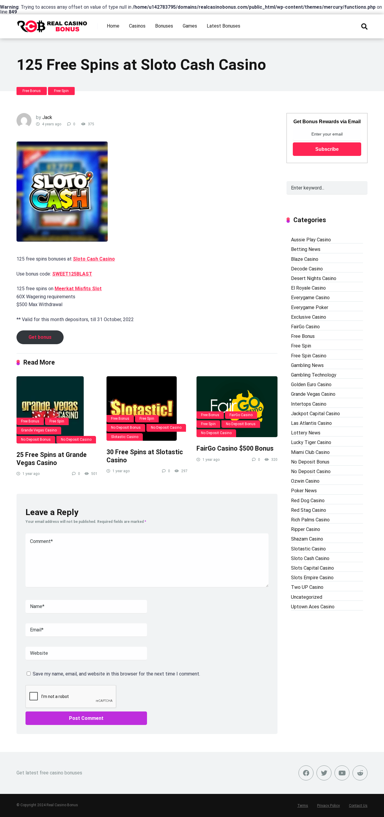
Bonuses (164, 26)
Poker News (304, 490)
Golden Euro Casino (311, 384)
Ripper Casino (305, 529)
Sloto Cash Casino (94, 259)
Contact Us (358, 806)
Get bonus (40, 337)
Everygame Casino (310, 297)
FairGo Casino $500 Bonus (235, 448)
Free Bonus (31, 91)
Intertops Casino (308, 404)
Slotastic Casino (124, 437)
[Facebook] (306, 772)
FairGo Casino (241, 415)
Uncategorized (306, 597)
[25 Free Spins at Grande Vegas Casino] (57, 409)
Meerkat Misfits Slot (78, 288)
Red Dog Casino (308, 500)
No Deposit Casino (76, 439)
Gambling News (307, 365)
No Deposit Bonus (36, 439)
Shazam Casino (307, 539)
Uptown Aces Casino (312, 607)
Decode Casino (307, 269)
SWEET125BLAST (72, 274)
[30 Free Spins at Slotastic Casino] (147, 408)
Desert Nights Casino (313, 278)
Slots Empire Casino (312, 577)
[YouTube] (342, 772)
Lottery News (305, 433)
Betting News (305, 249)
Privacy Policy (328, 806)
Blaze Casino (304, 259)
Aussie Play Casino (311, 240)
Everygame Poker (309, 307)
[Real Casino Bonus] (52, 24)
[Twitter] (324, 772)
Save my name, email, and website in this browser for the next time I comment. (116, 674)
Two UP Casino (307, 587)
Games (190, 26)
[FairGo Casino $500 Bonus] (237, 406)
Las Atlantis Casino (311, 423)
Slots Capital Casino (312, 568)
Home (113, 26)
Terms (302, 806)
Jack (47, 117)
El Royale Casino (308, 288)
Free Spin (61, 91)
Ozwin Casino (305, 481)
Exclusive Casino (308, 317)
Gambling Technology (313, 375)
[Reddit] (360, 772)
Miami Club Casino (310, 452)
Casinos (137, 26)
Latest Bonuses (223, 26)
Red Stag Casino (308, 510)
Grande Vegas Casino (39, 430)
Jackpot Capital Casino (315, 413)
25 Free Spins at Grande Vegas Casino (51, 459)
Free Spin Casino (308, 356)
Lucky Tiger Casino (311, 442)
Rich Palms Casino (310, 520)
